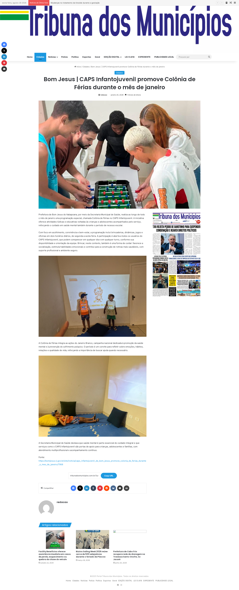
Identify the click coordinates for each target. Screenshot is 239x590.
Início (78, 67)
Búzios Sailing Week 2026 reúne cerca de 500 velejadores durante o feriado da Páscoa (92, 554)
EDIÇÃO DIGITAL (111, 57)
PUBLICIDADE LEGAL (164, 57)
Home (30, 57)
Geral (97, 57)
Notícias (52, 57)
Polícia (64, 57)
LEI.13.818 (129, 57)
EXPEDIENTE (144, 57)
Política (75, 57)
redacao (103, 95)
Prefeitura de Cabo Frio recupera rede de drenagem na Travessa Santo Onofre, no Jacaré (129, 555)
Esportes (86, 57)
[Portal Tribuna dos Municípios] (119, 29)
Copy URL (108, 475)
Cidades (40, 57)
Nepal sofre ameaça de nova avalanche (68, 3)
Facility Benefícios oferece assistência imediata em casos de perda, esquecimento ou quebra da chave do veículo (55, 555)
